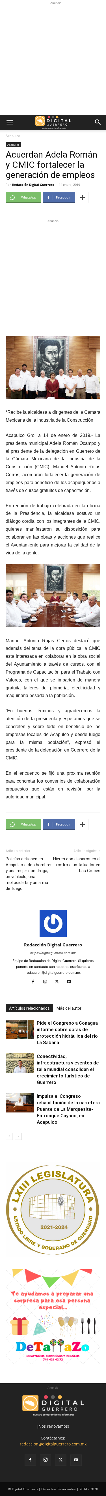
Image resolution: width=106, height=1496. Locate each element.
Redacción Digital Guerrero (33, 184)
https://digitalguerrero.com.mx (53, 953)
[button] (10, 122)
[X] (59, 982)
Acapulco (13, 135)
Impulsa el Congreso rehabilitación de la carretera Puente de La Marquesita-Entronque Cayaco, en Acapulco (68, 1109)
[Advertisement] (53, 59)
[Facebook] (35, 982)
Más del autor (69, 1008)
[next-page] (18, 1136)
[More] (82, 197)
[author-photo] (53, 937)
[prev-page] (9, 1136)
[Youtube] (70, 982)
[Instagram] (47, 982)
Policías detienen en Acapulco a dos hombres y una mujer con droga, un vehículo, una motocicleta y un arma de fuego (29, 873)
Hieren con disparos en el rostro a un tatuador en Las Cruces (76, 864)
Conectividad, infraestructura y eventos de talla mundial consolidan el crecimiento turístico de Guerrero (68, 1069)
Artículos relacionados (29, 1008)
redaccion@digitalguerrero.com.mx (53, 1444)
